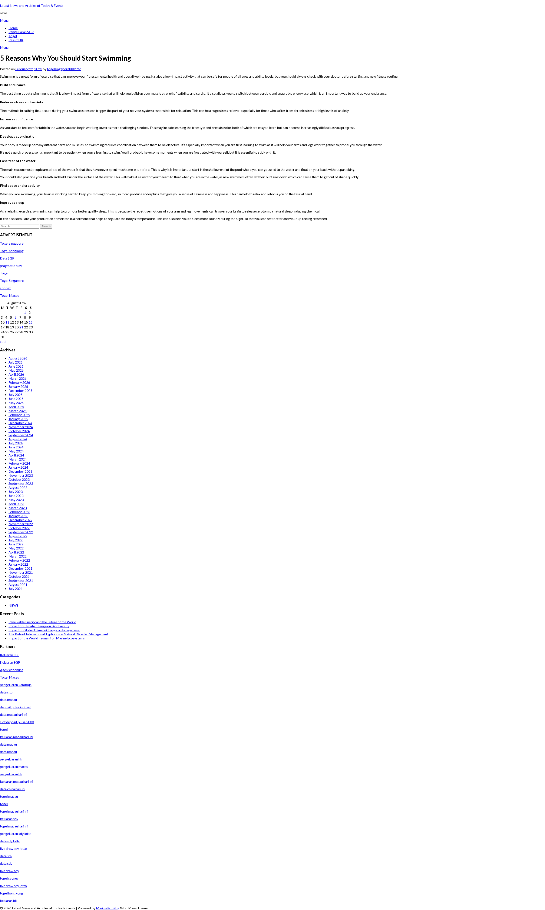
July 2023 (16, 491)
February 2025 (19, 415)
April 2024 (16, 455)
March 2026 (18, 378)
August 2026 (18, 358)
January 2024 (18, 467)
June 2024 (16, 447)
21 (21, 327)
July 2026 (16, 362)
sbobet (5, 288)
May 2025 (16, 403)
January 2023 (18, 516)
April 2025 (16, 407)
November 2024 (21, 427)
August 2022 (18, 536)
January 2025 (18, 419)
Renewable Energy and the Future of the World (42, 622)
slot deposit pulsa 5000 (17, 722)
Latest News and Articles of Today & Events (31, 5)
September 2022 (21, 532)
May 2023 (16, 500)
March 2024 (18, 459)
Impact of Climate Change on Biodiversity (39, 626)
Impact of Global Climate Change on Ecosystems (44, 630)
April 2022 (16, 552)
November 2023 (21, 475)
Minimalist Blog (107, 908)
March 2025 (18, 411)
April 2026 (16, 374)
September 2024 (21, 435)
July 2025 (16, 394)
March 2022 (18, 556)
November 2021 (21, 572)
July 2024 (16, 443)
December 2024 (20, 423)
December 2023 (20, 471)
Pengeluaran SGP (21, 32)
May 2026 (16, 370)
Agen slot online (11, 670)
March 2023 (18, 508)
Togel (13, 36)
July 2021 (16, 588)
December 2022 (20, 520)
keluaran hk (8, 901)
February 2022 (19, 560)
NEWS (13, 605)
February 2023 (19, 512)
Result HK (16, 40)
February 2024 (19, 463)
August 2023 (18, 487)
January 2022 (18, 564)
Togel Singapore (12, 280)
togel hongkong (11, 893)
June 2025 (16, 399)
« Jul (3, 341)
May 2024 (16, 451)
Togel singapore (11, 243)
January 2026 (18, 386)
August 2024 (18, 439)
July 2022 (16, 540)
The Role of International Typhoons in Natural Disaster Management (58, 634)
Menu (4, 20)
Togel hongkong (12, 251)
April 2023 (16, 504)
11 (7, 322)
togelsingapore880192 (64, 69)
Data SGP (7, 258)
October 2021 (19, 576)
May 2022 (16, 548)
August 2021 (18, 584)
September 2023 (21, 483)
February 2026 (19, 382)
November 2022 (21, 524)
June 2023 (16, 496)
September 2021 (21, 580)
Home (13, 28)
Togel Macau (9, 295)
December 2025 (20, 390)
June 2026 (16, 366)
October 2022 (19, 528)
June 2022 (16, 544)
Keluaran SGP (10, 662)
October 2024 (19, 431)
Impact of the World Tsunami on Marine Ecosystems (47, 638)
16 (31, 322)
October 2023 (19, 479)
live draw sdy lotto (13, 886)
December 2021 (20, 568)
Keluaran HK (9, 655)
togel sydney (9, 878)
